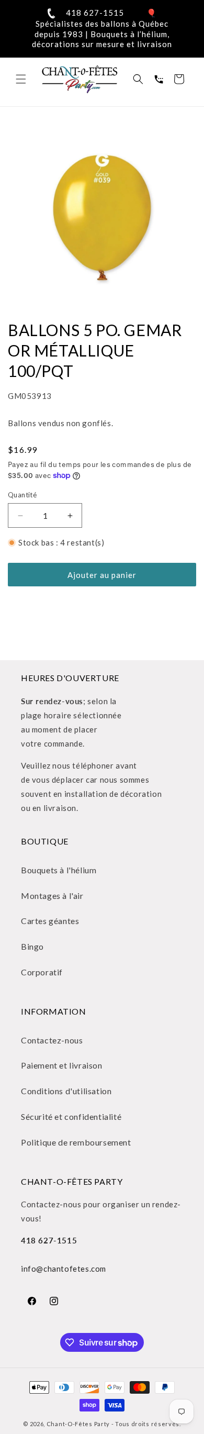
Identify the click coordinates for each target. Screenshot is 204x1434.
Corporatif (42, 972)
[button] (20, 79)
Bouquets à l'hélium (58, 870)
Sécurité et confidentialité (71, 1116)
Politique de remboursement (76, 1142)
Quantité (22, 495)
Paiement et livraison (62, 1065)
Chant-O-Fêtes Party (78, 1423)
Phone (158, 79)
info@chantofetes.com (63, 1268)
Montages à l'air (52, 896)
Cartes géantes (50, 921)
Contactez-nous (52, 1040)
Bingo (32, 946)
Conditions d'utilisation (66, 1091)
